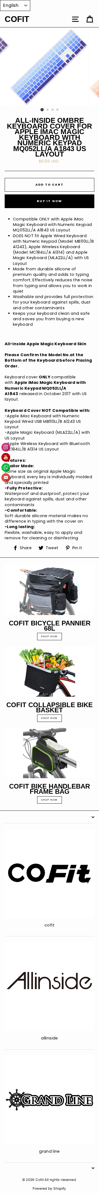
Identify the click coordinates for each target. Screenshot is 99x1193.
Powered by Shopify (49, 1188)
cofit (49, 925)
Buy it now (49, 201)
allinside (49, 1038)
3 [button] (52, 110)
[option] (49, 66)
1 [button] (42, 109)
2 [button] (47, 110)
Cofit (17, 19)
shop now (49, 636)
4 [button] (57, 110)
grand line (49, 1151)
